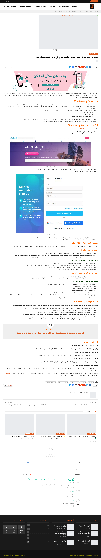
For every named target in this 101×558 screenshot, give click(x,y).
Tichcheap (8, 373)
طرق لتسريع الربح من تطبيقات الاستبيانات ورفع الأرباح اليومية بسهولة (72, 1)
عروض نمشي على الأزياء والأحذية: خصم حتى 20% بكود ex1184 (59, 542)
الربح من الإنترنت (93, 53)
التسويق (74, 6)
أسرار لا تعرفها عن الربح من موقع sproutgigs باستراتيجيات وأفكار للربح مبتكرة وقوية (25, 405)
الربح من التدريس (83, 382)
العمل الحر (53, 6)
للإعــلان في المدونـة (40, 6)
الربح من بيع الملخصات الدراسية (63, 382)
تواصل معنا (74, 555)
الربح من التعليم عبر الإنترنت (74, 382)
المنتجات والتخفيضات (26, 6)
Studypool (81, 129)
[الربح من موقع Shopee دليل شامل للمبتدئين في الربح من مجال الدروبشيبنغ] (94, 533)
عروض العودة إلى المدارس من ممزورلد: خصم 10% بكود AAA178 (59, 533)
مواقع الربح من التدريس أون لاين (51, 382)
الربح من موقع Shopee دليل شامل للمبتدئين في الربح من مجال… (83, 533)
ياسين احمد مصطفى (68, 500)
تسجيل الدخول (24, 463)
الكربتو (48, 541)
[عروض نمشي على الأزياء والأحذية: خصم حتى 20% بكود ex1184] (70, 542)
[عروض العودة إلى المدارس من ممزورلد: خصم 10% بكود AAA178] (70, 533)
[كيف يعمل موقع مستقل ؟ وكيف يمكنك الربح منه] (94, 527)
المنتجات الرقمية (11, 6)
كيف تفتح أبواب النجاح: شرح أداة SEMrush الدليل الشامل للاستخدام (79, 405)
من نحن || (81, 555)
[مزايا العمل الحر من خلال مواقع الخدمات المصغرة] (94, 542)
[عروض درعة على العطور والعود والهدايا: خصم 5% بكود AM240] (70, 527)
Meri (73, 491)
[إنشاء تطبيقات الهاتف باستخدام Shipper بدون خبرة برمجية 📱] (81, 424)
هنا (69, 379)
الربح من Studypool (91, 382)
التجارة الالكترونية (64, 6)
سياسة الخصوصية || (91, 555)
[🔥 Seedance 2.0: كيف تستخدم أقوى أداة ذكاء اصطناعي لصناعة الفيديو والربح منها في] (50, 424)
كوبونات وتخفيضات (45, 538)
